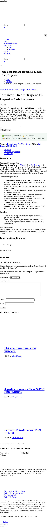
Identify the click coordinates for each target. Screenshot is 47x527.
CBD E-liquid (12, 146)
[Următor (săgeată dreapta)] (3, 526)
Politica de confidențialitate (13, 493)
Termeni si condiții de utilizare (14, 491)
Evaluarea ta (5, 277)
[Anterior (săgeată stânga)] (1, 526)
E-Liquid (23, 165)
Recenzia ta (4, 281)
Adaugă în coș (5, 130)
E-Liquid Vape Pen (13, 144)
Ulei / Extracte (26, 144)
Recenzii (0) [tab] (8, 154)
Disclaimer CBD (10, 495)
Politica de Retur (10, 497)
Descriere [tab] (7, 150)
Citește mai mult (17, 438)
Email (2, 303)
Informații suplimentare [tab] (12, 152)
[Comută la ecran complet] (3, 524)
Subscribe (25, 453)
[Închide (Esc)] (7, 524)
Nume (3, 299)
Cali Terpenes (35, 165)
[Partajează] (5, 524)
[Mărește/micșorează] (1, 524)
